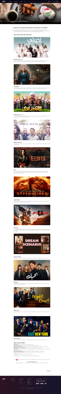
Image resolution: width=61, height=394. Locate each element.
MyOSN (57, 1)
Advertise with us (13, 380)
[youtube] (41, 381)
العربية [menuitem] (53, 1)
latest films (39, 359)
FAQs (29, 380)
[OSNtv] (4, 379)
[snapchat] (43, 381)
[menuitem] (4, 1)
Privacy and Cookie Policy (28, 387)
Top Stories (33, 387)
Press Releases (36, 387)
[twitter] (44, 381)
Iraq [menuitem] (50, 1)
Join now (25, 362)
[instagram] (38, 381)
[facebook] (36, 381)
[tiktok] (40, 381)
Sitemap (40, 387)
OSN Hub (20, 380)
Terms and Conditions (22, 387)
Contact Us (29, 381)
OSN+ (20, 381)
